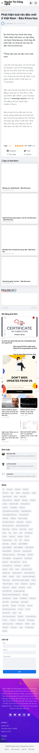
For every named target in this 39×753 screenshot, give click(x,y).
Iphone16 (5, 544)
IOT (20, 540)
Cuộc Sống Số (23, 515)
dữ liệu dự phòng (8, 525)
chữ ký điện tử (25, 504)
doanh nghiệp (22, 518)
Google (20, 536)
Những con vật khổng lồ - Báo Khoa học (16, 188)
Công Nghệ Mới (26, 511)
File (10, 533)
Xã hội (5, 631)
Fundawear (28, 533)
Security (25, 594)
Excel (4, 533)
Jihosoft (13, 544)
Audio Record (7, 496)
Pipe (10, 10)
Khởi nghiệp (21, 554)
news (17, 569)
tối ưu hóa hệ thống (9, 616)
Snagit (15, 598)
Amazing (9, 489)
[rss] (28, 715)
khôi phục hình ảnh (9, 554)
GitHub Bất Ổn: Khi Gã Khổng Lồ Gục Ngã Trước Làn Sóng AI (27, 411)
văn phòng (30, 620)
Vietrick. (31, 746)
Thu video (22, 605)
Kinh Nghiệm (7, 558)
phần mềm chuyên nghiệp (20, 580)
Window (5, 627)
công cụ (22, 507)
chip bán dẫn (14, 504)
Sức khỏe (5, 602)
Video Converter (8, 624)
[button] (2, 3)
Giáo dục (12, 536)
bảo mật (23, 496)
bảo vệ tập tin (7, 500)
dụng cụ (28, 522)
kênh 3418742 (7, 551)
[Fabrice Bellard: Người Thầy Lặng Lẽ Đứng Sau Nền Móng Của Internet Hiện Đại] (10, 403)
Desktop (5, 518)
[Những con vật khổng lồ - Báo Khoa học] (19, 175)
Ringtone (22, 587)
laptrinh (5, 562)
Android (25, 489)
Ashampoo (26, 493)
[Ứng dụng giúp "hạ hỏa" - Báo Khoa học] (19, 268)
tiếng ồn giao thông (9, 609)
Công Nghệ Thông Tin (10, 515)
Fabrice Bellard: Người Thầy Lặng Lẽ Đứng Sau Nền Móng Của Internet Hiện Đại (10, 412)
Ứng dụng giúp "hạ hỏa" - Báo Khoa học (16, 281)
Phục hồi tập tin (8, 584)
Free (20, 533)
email (30, 529)
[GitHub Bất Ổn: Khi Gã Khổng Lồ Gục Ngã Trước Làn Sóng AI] (28, 403)
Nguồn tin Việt (6, 731)
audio (34, 493)
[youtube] (15, 715)
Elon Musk (23, 529)
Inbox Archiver (7, 540)
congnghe (13, 507)
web (33, 624)
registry (14, 587)
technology (14, 602)
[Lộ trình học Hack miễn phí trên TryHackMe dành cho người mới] (19, 327)
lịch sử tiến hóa (15, 562)
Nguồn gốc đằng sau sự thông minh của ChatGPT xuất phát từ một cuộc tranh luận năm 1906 (10, 435)
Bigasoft (17, 500)
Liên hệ (24, 749)
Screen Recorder (19, 591)
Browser (25, 500)
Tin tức (28, 609)
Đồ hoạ (14, 529)
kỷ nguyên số (18, 558)
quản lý (32, 584)
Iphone (26, 540)
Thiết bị (13, 605)
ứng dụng (21, 620)
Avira (15, 496)
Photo (33, 580)
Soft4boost (23, 598)
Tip (20, 613)
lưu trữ (24, 562)
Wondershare (29, 627)
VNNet (27, 624)
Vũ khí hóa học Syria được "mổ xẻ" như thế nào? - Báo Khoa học (19, 219)
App (12, 493)
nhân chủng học (29, 573)
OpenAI (11, 576)
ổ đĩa (18, 576)
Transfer (20, 616)
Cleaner (5, 507)
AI (3, 489)
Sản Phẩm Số (7, 591)
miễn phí (26, 565)
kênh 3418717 (29, 547)
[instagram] (24, 715)
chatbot (32, 500)
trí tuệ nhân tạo (31, 616)
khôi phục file (27, 551)
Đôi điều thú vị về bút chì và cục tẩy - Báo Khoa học (18, 250)
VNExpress (19, 624)
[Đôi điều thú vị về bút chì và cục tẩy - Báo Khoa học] (19, 237)
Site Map (31, 749)
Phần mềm (6, 580)
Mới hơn (5, 308)
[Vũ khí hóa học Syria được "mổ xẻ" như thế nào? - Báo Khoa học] (19, 205)
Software (32, 598)
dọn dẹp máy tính (8, 522)
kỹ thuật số (28, 558)
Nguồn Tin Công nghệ (13, 2)
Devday (13, 518)
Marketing (18, 565)
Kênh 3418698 (18, 547)
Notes (4, 576)
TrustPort (12, 620)
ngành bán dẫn (27, 569)
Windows (14, 627)
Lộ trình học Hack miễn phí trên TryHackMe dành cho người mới (19, 342)
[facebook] (10, 715)
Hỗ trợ (27, 536)
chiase (5, 504)
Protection (24, 584)
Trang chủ (4, 10)
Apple (18, 493)
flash (15, 533)
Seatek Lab (5, 726)
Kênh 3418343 (23, 544)
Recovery (6, 587)
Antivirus (5, 493)
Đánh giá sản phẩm (22, 525)
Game (5, 536)
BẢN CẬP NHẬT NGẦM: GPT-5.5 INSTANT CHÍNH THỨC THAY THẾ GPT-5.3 (28, 435)
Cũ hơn (33, 308)
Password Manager (29, 576)
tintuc (14, 613)
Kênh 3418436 (7, 547)
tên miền (5, 605)
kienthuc (30, 554)
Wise (20, 627)
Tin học (20, 609)
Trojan (5, 620)
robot (29, 587)
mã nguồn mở (7, 565)
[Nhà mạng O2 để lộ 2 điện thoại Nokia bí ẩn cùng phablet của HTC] (7, 348)
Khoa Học (17, 551)
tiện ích (29, 605)
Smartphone (7, 598)
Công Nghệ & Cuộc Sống (10, 511)
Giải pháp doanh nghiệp (9, 728)
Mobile (5, 569)
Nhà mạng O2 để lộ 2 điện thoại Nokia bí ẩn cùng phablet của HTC (25, 347)
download (20, 522)
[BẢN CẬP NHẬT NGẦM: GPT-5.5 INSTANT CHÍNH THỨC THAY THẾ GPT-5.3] (28, 425)
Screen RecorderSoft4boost (11, 594)
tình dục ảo (6, 613)
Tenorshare (24, 602)
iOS (16, 540)
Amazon (17, 489)
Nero (11, 569)
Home (3, 739)
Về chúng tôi (15, 749)
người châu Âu (16, 573)
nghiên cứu (6, 573)
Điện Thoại (6, 529)
